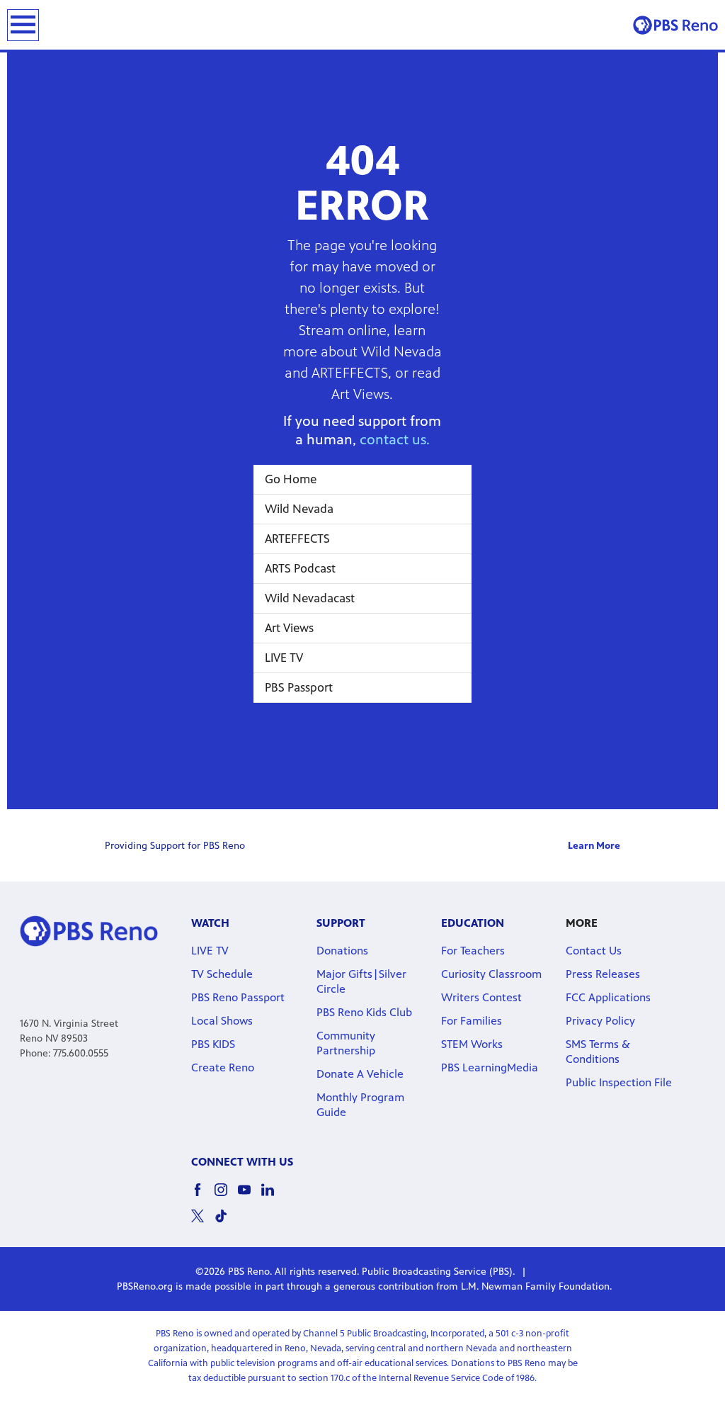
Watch (210, 923)
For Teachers (473, 950)
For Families (471, 1020)
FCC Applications (608, 997)
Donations (342, 950)
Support (340, 923)
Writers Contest (481, 997)
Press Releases (603, 974)
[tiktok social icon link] (226, 1223)
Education (472, 923)
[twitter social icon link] (203, 1223)
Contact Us (594, 950)
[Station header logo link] (675, 25)
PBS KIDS (213, 1044)
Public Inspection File (619, 1082)
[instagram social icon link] (226, 1196)
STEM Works (472, 1044)
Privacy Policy (600, 1020)
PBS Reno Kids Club (364, 1012)
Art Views (289, 628)
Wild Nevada (299, 509)
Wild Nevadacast (310, 598)
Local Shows (222, 1020)
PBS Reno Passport (238, 997)
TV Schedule (222, 974)
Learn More (594, 846)
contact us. (395, 440)
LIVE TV (284, 657)
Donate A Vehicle (360, 1074)
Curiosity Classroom (491, 974)
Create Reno (222, 1067)
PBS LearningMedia (489, 1067)
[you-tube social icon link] (249, 1196)
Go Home (290, 479)
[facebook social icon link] (203, 1196)
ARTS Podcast (300, 568)
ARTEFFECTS (297, 538)
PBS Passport (299, 687)
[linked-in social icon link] (273, 1196)
